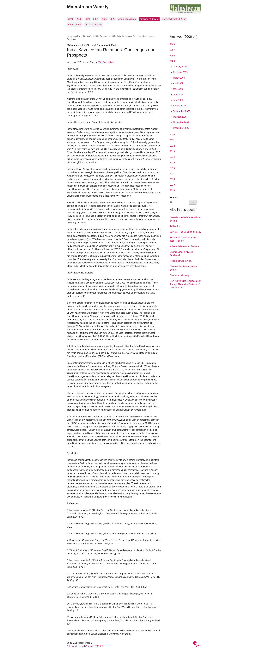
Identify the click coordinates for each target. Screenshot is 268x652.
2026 (112, 19)
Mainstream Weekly (88, 6)
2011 (172, 140)
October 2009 (179, 117)
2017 (172, 173)
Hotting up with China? (181, 261)
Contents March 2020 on (174, 19)
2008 (172, 55)
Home (69, 36)
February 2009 (180, 72)
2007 (172, 50)
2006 (172, 44)
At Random (175, 226)
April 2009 (178, 83)
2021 (70, 19)
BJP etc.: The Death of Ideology (185, 232)
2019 (172, 185)
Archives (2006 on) (149, 19)
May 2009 (178, 89)
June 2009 (178, 94)
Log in (80, 646)
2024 (95, 19)
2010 (172, 134)
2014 (172, 157)
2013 (172, 151)
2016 (172, 168)
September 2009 (107, 36)
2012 (172, 146)
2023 (87, 19)
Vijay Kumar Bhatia (106, 62)
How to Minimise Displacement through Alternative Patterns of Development (185, 284)
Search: (174, 197)
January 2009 (180, 66)
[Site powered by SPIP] (197, 644)
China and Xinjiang (179, 275)
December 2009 (181, 128)
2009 (95, 36)
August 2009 (179, 105)
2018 (172, 179)
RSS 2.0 (99, 646)
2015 (172, 162)
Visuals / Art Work (93, 24)
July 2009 (178, 100)
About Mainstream (127, 19)
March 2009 (179, 78)
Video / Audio (74, 24)
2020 (172, 190)
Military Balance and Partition (184, 246)
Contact (89, 646)
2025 (104, 19)
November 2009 (181, 122)
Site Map (71, 646)
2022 (79, 19)
